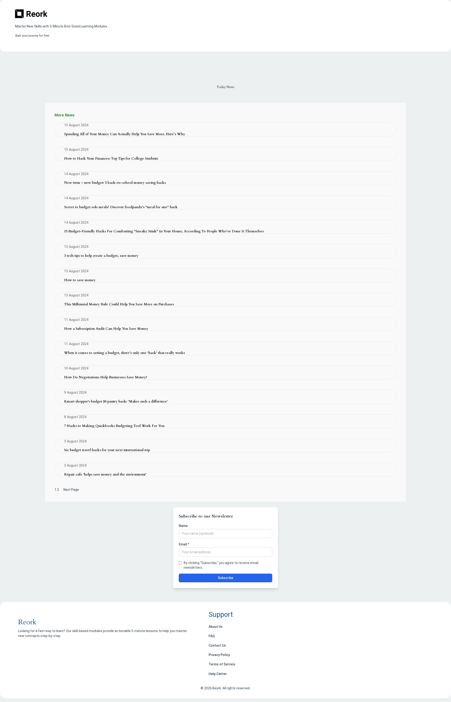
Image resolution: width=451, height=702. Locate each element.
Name (183, 526)
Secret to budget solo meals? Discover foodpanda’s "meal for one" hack (121, 207)
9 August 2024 (75, 393)
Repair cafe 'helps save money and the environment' (105, 475)
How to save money (80, 280)
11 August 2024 (76, 320)
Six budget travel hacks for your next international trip (107, 450)
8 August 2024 (75, 417)
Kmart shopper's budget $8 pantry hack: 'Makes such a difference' (116, 402)
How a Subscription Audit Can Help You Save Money (106, 329)
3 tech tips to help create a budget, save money (101, 256)
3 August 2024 (75, 441)
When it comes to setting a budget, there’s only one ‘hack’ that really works (124, 353)
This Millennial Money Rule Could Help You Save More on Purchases (119, 305)
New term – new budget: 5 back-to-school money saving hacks (115, 183)
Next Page (71, 489)
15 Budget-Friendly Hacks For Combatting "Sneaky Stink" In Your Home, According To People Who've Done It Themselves (164, 232)
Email (184, 544)
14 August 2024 (76, 174)
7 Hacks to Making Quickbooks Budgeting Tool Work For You (114, 426)
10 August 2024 (76, 368)
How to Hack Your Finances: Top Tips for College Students (111, 159)
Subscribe (225, 578)
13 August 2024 (76, 247)
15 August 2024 (76, 125)
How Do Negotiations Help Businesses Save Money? (105, 378)
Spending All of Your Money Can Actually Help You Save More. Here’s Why (124, 134)
